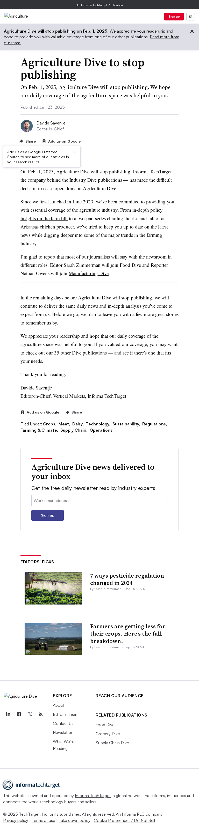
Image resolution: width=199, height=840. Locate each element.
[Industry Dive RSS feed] (40, 714)
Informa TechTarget (93, 795)
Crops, (50, 423)
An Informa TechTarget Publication (99, 5)
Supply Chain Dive (112, 742)
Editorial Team (66, 714)
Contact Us (63, 723)
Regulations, (154, 423)
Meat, (65, 423)
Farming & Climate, (39, 430)
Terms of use (43, 820)
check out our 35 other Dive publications (66, 352)
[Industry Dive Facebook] (18, 714)
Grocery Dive (108, 733)
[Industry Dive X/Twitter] (29, 714)
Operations (101, 430)
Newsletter (62, 732)
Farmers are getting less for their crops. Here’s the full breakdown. (127, 633)
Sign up (174, 16)
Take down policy (74, 820)
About (58, 705)
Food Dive (130, 265)
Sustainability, (126, 423)
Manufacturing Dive (89, 273)
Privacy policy (15, 820)
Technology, (98, 423)
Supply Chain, (74, 430)
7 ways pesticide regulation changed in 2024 (127, 579)
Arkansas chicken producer (47, 226)
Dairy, (78, 423)
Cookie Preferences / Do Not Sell (124, 820)
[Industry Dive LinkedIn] (8, 714)
